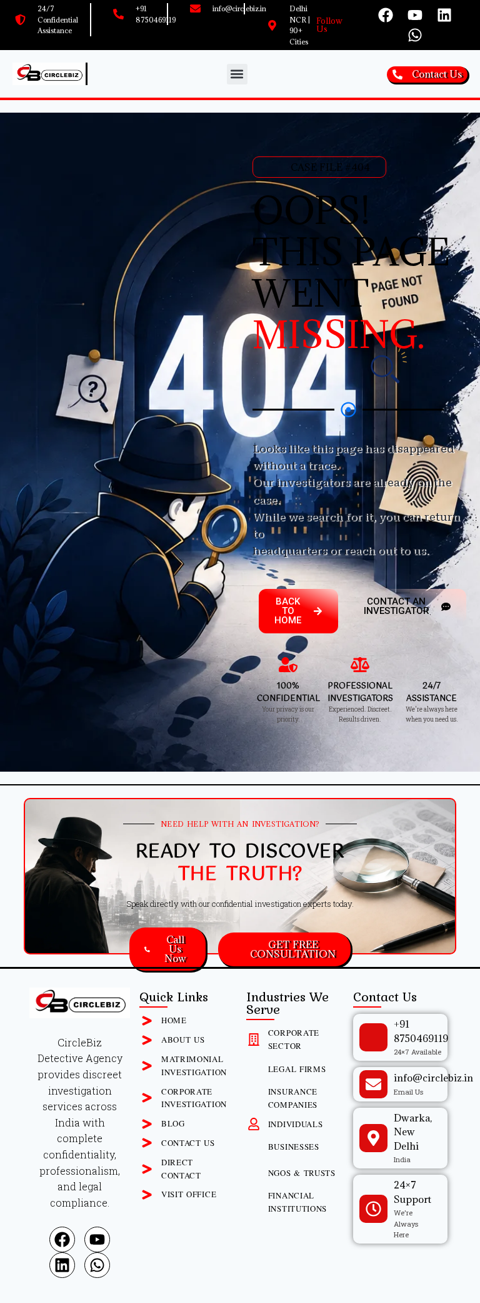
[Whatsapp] (415, 35)
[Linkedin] (444, 15)
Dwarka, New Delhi (413, 1131)
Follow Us (329, 24)
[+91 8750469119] (373, 1037)
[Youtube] (415, 15)
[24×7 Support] (373, 1209)
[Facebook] (386, 15)
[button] (237, 74)
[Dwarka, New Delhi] (373, 1138)
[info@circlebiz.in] (373, 1084)
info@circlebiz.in (433, 1077)
